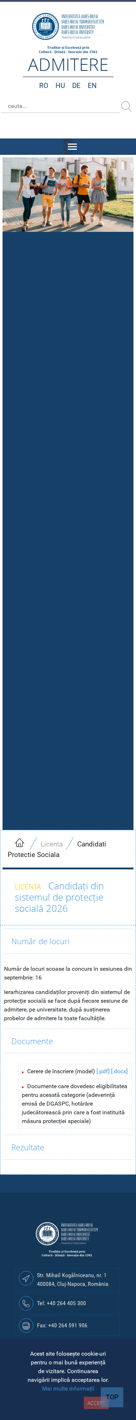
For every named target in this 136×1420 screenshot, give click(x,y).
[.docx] (119, 1071)
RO (43, 85)
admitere (68, 64)
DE (76, 85)
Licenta (52, 844)
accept (96, 1402)
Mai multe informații (68, 1388)
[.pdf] (103, 1071)
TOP (112, 1397)
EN (92, 85)
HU (60, 85)
